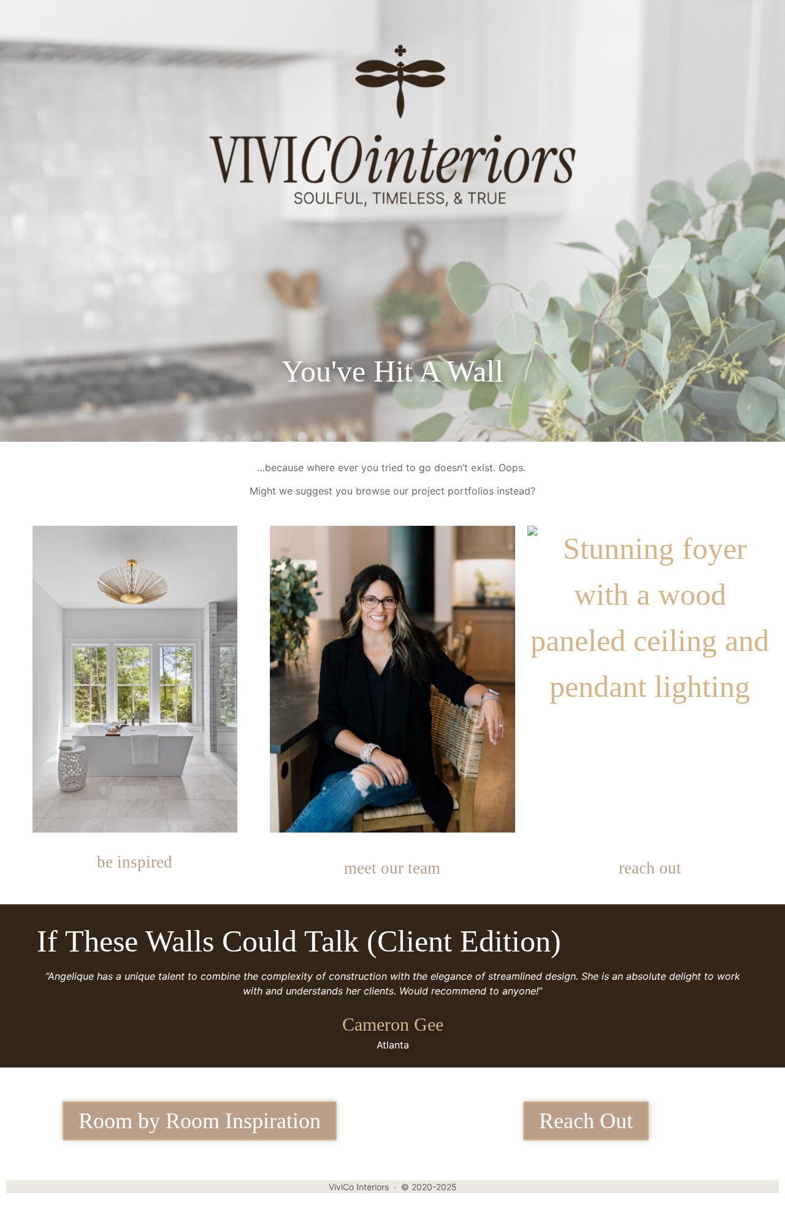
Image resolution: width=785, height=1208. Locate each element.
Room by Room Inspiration (199, 1121)
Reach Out (586, 1121)
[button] (28, 24)
